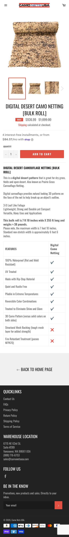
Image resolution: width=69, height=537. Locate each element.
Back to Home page (36, 369)
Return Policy (10, 415)
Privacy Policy (10, 410)
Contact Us (8, 399)
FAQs (5, 404)
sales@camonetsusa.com (16, 459)
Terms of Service (11, 426)
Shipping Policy (11, 421)
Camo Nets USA (18, 520)
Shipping (22, 125)
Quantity (7, 146)
